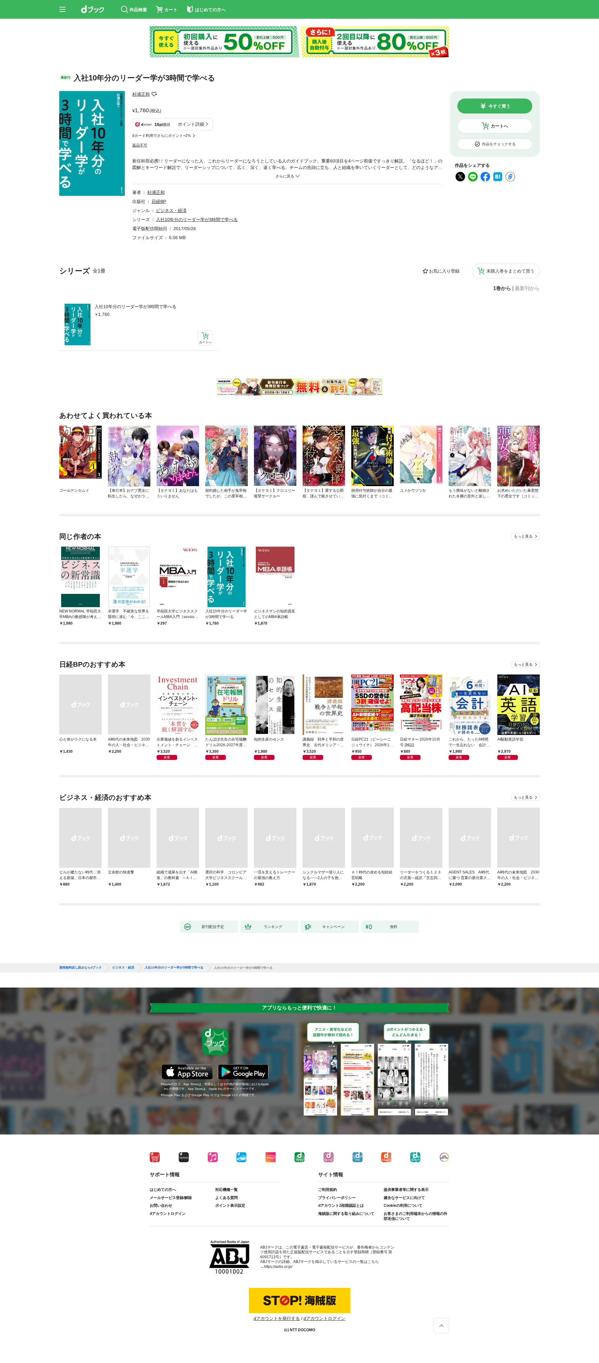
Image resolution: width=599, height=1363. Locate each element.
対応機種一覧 (226, 1189)
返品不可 (139, 145)
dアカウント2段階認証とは (341, 1205)
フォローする (154, 94)
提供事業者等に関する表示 (406, 1189)
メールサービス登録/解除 (171, 1198)
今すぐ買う (499, 106)
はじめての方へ (163, 1189)
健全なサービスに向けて (404, 1198)
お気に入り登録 (444, 270)
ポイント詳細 (191, 124)
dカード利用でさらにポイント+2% (161, 135)
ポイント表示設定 (230, 1205)
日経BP (159, 201)
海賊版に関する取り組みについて (346, 1213)
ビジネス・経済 (171, 210)
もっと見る (523, 536)
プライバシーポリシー (337, 1198)
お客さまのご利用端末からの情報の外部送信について (415, 1216)
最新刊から (527, 288)
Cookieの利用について (403, 1205)
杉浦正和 (141, 94)
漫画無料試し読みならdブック (80, 967)
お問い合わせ (161, 1205)
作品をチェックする (499, 144)
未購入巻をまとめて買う (510, 270)
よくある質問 (226, 1198)
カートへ (499, 125)
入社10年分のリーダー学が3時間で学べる (135, 306)
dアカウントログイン (168, 1213)
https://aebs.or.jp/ (278, 1266)
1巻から (502, 288)
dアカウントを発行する (277, 1318)
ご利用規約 (327, 1189)
